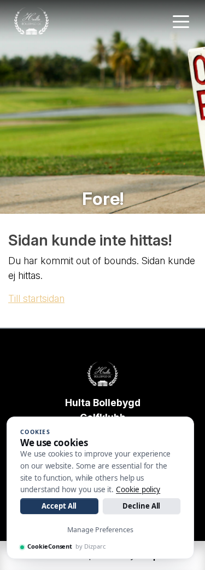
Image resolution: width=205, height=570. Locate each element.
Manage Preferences (100, 529)
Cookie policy (138, 489)
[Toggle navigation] (181, 21)
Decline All (141, 506)
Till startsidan (36, 298)
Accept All (59, 506)
